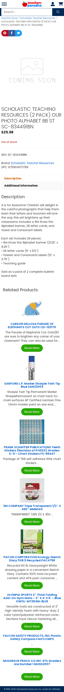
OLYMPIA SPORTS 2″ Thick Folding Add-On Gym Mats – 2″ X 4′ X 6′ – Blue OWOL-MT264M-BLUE (32, 598)
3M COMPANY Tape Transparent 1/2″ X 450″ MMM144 (32, 507)
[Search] (58, 12)
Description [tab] (12, 178)
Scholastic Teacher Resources (37, 18)
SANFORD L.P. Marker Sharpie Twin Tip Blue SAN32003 (32, 385)
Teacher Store (9, 18)
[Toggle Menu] (4, 4)
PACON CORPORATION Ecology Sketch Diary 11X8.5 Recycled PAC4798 (32, 558)
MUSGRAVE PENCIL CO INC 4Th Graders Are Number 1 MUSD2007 (32, 662)
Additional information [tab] (21, 186)
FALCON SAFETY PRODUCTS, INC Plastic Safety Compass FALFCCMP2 (32, 637)
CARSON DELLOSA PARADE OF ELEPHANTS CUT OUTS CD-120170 (32, 325)
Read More (32, 348)
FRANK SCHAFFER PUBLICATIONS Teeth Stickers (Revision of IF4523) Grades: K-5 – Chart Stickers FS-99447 (32, 450)
